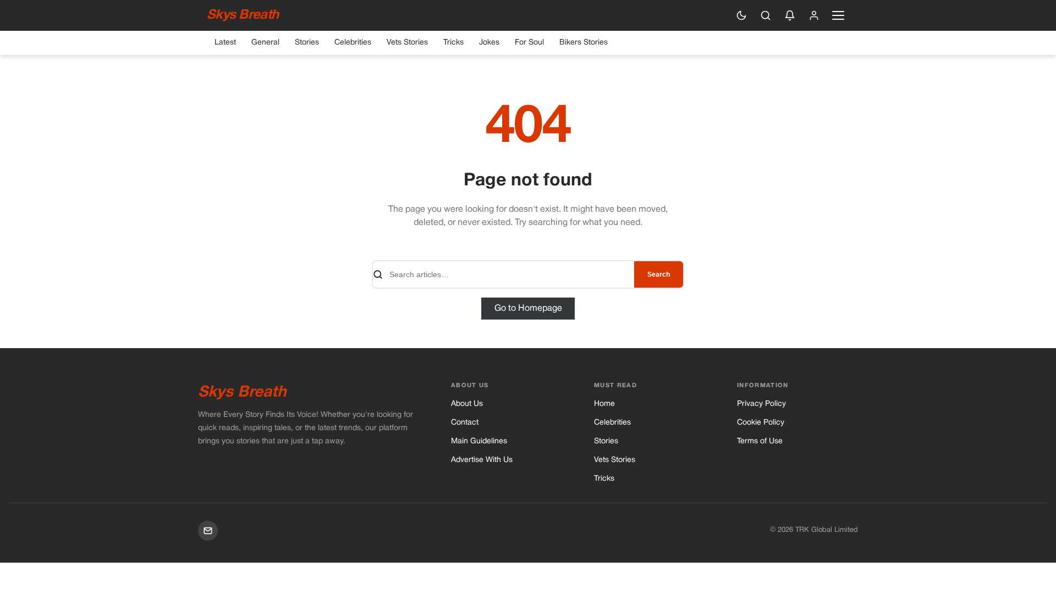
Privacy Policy (761, 404)
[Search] (766, 15)
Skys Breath (242, 15)
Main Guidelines (479, 441)
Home (604, 404)
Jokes (489, 42)
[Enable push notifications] (790, 15)
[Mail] (208, 531)
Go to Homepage (528, 308)
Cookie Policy (760, 422)
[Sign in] (814, 15)
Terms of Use (760, 441)
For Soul (529, 42)
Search (658, 274)
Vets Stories (407, 42)
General (265, 42)
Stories (307, 42)
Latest (225, 42)
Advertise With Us (482, 460)
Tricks (453, 42)
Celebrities (352, 42)
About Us (467, 404)
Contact (465, 422)
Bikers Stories (583, 42)
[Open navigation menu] (838, 15)
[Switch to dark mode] (741, 15)
